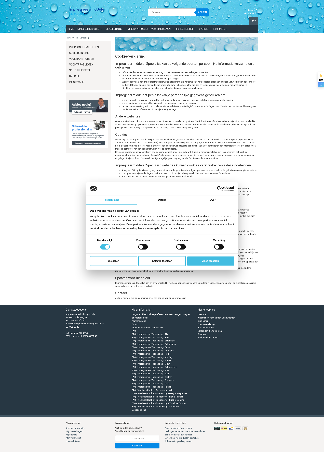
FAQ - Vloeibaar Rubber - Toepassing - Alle (152, 390)
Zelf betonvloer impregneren (178, 434)
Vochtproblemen (161, 29)
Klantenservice (139, 321)
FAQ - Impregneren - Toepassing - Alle (150, 334)
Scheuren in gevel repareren (178, 441)
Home (71, 29)
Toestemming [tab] (111, 199)
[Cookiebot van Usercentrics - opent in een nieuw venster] (219, 188)
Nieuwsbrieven (73, 441)
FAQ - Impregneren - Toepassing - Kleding (152, 357)
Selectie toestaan (162, 260)
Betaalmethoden (206, 327)
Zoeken (202, 12)
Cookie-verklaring (81, 38)
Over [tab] (212, 199)
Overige (203, 29)
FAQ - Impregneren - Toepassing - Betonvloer (153, 340)
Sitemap (202, 334)
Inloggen (251, 10)
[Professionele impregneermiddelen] (88, 12)
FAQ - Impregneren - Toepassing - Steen (151, 370)
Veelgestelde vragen (208, 337)
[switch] (143, 247)
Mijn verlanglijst (73, 438)
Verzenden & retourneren (210, 331)
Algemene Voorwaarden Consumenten (216, 317)
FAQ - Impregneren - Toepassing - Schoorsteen (154, 367)
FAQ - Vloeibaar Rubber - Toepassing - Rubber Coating (158, 400)
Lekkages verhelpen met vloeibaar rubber (185, 431)
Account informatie (75, 428)
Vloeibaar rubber (138, 29)
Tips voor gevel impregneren (178, 428)
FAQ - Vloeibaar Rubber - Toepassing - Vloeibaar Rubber (159, 403)
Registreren (249, 13)
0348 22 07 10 (72, 327)
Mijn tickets (71, 434)
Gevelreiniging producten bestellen (182, 438)
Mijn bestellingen (74, 431)
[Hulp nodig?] (88, 106)
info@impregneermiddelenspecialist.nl (85, 323)
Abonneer (137, 445)
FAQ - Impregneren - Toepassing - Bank (151, 337)
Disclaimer (203, 321)
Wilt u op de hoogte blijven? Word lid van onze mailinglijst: (129, 429)
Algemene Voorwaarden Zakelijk (148, 327)
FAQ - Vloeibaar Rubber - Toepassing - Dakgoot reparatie (159, 393)
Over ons (202, 314)
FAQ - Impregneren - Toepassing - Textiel (151, 386)
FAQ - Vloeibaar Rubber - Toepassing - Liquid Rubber (157, 396)
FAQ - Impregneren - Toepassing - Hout (150, 354)
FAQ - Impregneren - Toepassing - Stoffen (152, 377)
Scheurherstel (185, 29)
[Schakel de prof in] (88, 133)
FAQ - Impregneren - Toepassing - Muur (151, 364)
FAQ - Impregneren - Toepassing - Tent (150, 383)
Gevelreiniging (114, 29)
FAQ (134, 331)
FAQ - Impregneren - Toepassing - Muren (151, 360)
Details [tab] (162, 199)
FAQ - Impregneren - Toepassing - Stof (150, 373)
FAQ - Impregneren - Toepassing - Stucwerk (153, 380)
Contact (135, 324)
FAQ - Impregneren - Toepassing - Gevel (151, 347)
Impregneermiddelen (89, 29)
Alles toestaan (210, 260)
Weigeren (113, 260)
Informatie (219, 29)
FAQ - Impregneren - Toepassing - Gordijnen (153, 350)
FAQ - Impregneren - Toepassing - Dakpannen (154, 344)
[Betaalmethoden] (231, 428)
